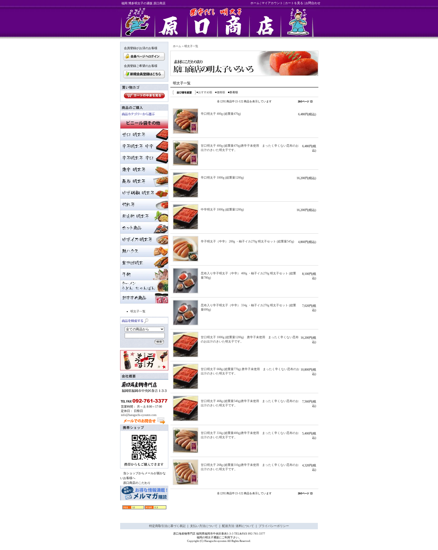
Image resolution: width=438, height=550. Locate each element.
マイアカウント (272, 3)
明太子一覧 (137, 311)
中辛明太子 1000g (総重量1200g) (224, 209)
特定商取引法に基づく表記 (167, 526)
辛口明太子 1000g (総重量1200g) (222, 177)
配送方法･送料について (238, 526)
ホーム (255, 3)
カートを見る (294, 3)
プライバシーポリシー (274, 526)
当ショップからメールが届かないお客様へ (143, 475)
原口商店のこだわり (137, 483)
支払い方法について (203, 526)
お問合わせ (312, 3)
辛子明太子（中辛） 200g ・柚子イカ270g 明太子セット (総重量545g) (247, 241)
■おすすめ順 (204, 92)
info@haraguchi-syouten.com (138, 415)
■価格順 (220, 92)
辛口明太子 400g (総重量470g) (221, 114)
